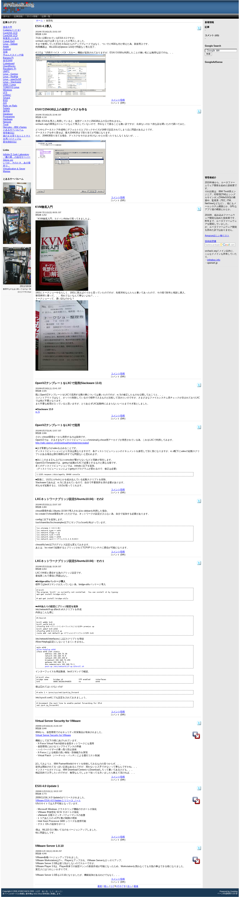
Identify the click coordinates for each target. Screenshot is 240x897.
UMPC (6, 71)
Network (7, 122)
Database (8, 114)
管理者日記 (8, 132)
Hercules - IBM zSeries (15, 127)
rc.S (37, 412)
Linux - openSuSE (12, 79)
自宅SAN (7, 60)
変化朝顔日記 (10, 141)
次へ (129, 886)
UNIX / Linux (9, 84)
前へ (106, 886)
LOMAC (7, 95)
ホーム (39, 20)
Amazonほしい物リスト (217, 235)
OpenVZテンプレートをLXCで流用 (57, 425)
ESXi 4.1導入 (43, 26)
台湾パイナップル (12, 138)
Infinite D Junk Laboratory (16, 154)
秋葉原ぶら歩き (11, 38)
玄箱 (5, 52)
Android (7, 49)
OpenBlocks (9, 66)
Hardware (7, 119)
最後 (136, 886)
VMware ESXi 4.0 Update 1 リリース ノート (58, 800)
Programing (9, 116)
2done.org (8, 160)
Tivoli (5, 124)
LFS (5, 92)
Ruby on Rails (10, 105)
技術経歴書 (210, 241)
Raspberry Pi (9, 68)
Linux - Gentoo (10, 74)
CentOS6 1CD (10, 35)
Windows (7, 90)
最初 (100, 886)
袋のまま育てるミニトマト (16, 135)
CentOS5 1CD (10, 33)
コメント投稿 (118, 100)
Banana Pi (8, 57)
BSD (5, 100)
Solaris (6, 108)
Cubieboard (8, 63)
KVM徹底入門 (44, 206)
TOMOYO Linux (11, 87)
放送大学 (7, 27)
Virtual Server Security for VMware (58, 720)
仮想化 (6, 111)
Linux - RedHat (10, 76)
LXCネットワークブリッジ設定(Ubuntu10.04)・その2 (69, 499)
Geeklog (234, 891)
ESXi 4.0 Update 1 (47, 786)
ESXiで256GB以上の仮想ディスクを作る (61, 109)
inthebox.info (213, 260)
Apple (6, 46)
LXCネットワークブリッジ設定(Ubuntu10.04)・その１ (70, 560)
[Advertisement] (221, 118)
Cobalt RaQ (9, 41)
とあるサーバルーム (13, 129)
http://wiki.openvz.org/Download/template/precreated (62, 443)
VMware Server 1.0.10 (49, 845)
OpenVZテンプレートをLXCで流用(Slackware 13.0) (68, 383)
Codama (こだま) (11, 30)
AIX (5, 103)
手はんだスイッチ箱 (13, 54)
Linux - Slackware (12, 82)
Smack (6, 97)
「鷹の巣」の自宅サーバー (16, 157)
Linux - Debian (10, 44)
